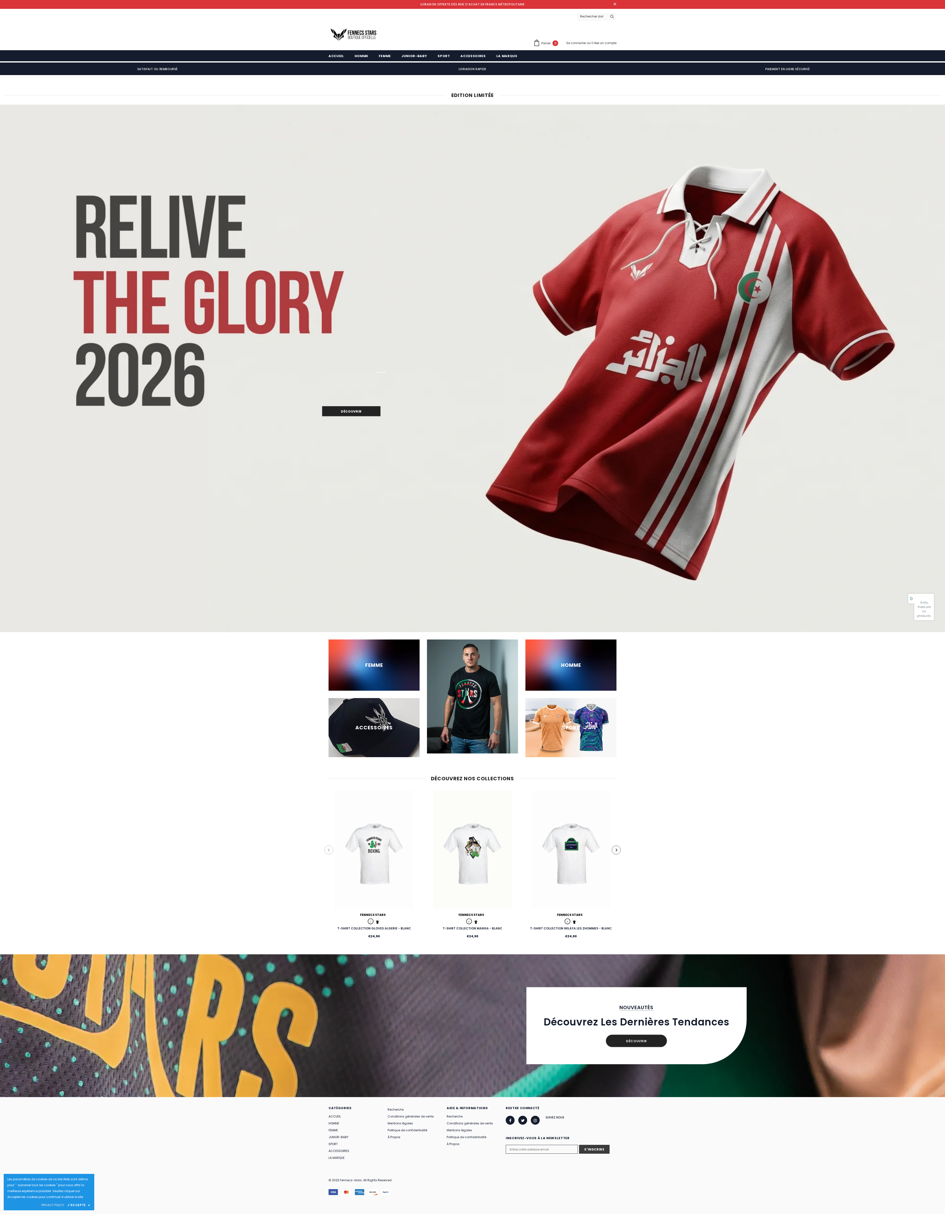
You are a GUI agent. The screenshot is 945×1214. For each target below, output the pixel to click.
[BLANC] (370, 921)
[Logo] (353, 33)
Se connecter (576, 43)
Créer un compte (603, 43)
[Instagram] (535, 1120)
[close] (614, 4)
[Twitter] (522, 1120)
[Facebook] (510, 1120)
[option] (157, 69)
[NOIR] (377, 921)
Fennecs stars (373, 915)
